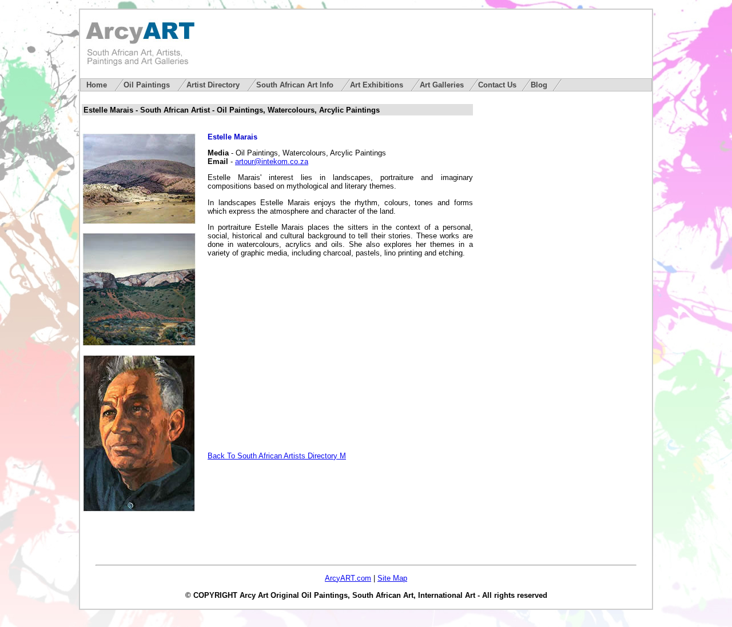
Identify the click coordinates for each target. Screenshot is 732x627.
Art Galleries (442, 85)
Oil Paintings (148, 85)
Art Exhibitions (377, 85)
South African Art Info (296, 85)
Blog (539, 85)
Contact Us (497, 85)
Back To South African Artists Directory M (277, 456)
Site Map (392, 578)
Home (97, 85)
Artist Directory (214, 85)
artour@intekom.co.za (271, 161)
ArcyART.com (348, 578)
